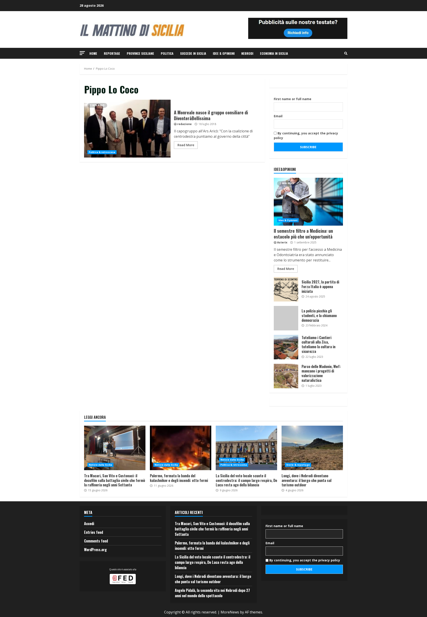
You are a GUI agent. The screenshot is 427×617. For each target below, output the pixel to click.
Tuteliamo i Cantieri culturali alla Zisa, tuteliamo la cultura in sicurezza (286, 347)
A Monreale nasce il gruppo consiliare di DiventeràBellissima (127, 129)
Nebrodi (247, 53)
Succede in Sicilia (193, 53)
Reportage (112, 53)
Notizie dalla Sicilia (100, 464)
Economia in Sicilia (274, 53)
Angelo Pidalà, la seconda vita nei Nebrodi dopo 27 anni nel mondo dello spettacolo (212, 593)
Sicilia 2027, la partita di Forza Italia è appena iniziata (286, 289)
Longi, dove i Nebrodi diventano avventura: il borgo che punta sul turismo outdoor (312, 448)
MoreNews (230, 612)
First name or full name (292, 99)
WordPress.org (95, 549)
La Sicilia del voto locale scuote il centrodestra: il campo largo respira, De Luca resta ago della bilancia (246, 448)
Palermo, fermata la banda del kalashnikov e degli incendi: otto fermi (180, 448)
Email (278, 116)
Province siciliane (140, 53)
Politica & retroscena (102, 152)
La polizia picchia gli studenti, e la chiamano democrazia (286, 318)
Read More (185, 145)
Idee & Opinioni (224, 53)
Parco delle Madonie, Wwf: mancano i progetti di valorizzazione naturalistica (286, 376)
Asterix (282, 242)
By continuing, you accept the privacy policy (306, 135)
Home (93, 53)
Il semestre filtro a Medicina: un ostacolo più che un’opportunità (308, 202)
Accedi (89, 523)
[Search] (345, 53)
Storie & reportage (298, 464)
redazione (184, 124)
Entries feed (93, 532)
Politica (167, 53)
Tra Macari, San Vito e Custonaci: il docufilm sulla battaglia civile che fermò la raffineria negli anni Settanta (114, 448)
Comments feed (96, 541)
